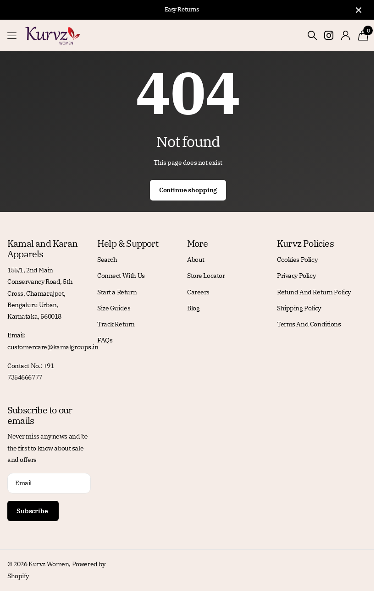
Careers (198, 292)
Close (358, 10)
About (196, 259)
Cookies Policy (297, 259)
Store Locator (206, 275)
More (197, 243)
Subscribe (33, 511)
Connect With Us (121, 275)
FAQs (104, 340)
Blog (193, 308)
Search (107, 259)
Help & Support (127, 243)
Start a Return (117, 292)
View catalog (12, 35)
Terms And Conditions (309, 324)
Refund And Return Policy (314, 292)
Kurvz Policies (305, 243)
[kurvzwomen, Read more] (329, 35)
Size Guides (113, 308)
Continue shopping (188, 190)
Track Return (116, 324)
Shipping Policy (299, 308)
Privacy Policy (296, 275)
